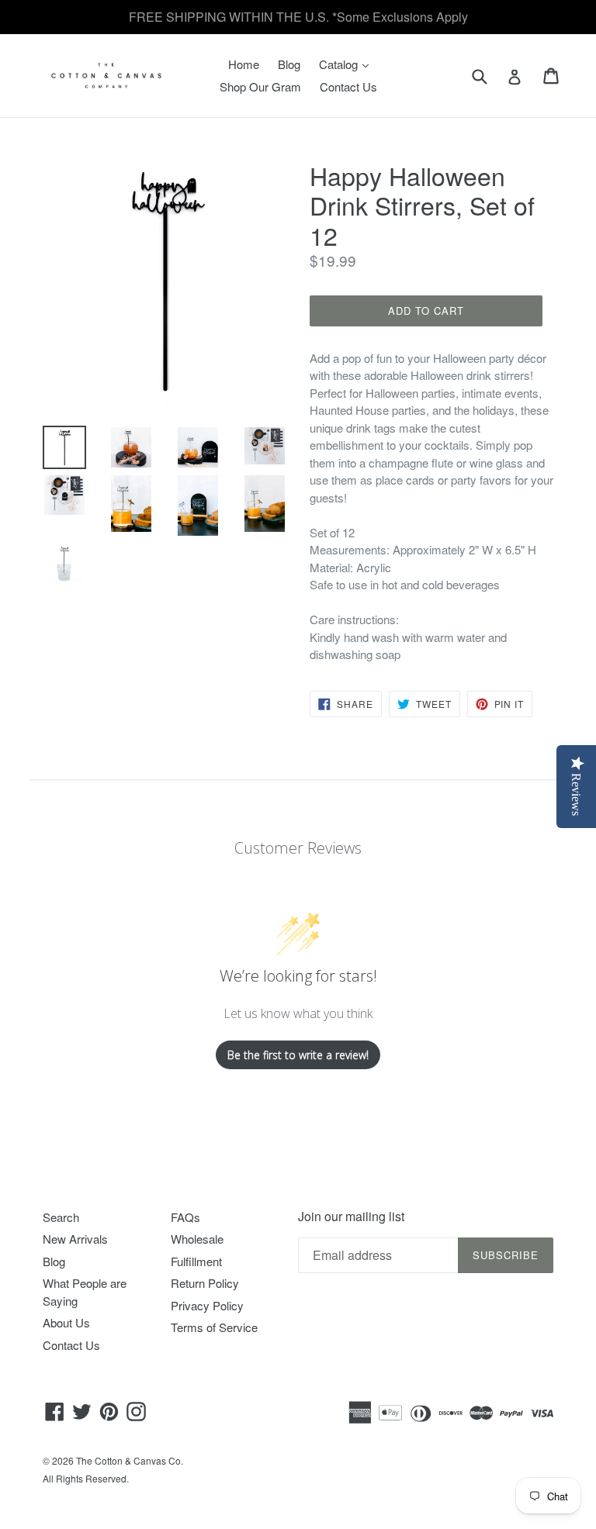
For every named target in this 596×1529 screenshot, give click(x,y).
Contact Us (348, 86)
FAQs (185, 1217)
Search (61, 1217)
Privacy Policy (207, 1305)
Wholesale (197, 1238)
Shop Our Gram (260, 86)
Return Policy (205, 1283)
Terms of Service (214, 1327)
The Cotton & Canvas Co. (129, 1460)
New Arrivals (75, 1238)
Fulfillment (196, 1261)
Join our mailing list (351, 1216)
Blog (289, 64)
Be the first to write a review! (298, 1055)
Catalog (347, 63)
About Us (66, 1322)
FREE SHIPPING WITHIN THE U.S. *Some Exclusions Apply (298, 17)
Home (243, 64)
